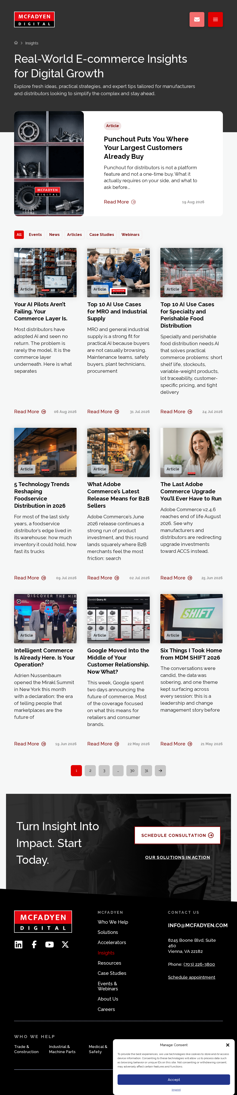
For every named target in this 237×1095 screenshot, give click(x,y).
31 (146, 770)
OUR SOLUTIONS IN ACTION (177, 857)
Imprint (176, 1089)
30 (132, 770)
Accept (174, 1080)
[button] (227, 1045)
